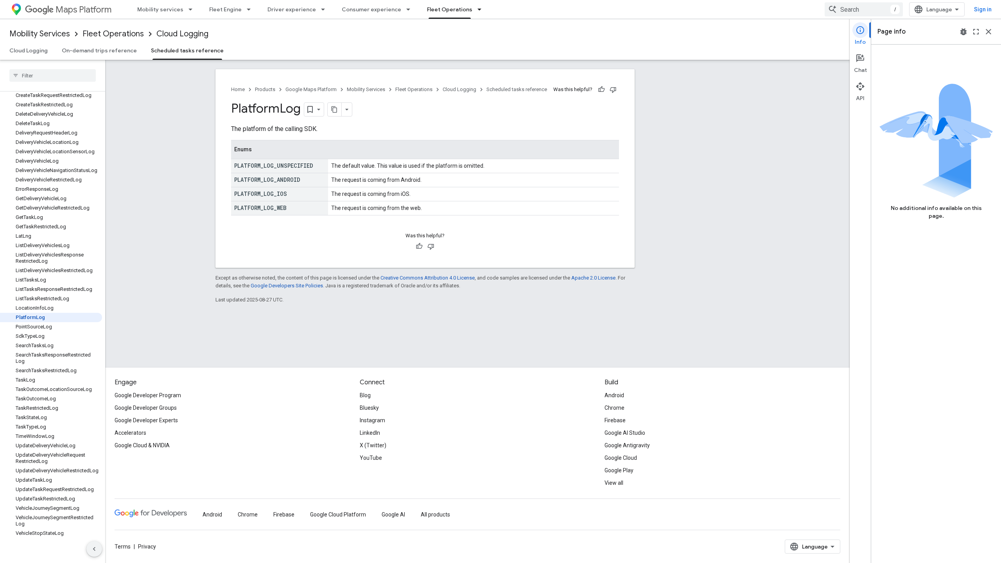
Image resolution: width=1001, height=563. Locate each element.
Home (238, 89)
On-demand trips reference (99, 50)
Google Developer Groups (146, 408)
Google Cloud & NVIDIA (142, 445)
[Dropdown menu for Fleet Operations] (481, 9)
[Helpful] (601, 89)
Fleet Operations (449, 9)
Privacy (147, 546)
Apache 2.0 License (593, 278)
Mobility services (160, 9)
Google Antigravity (627, 445)
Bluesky (369, 408)
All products (435, 514)
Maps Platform (83, 9)
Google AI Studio (625, 433)
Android (614, 395)
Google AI (393, 514)
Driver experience (291, 9)
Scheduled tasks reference (187, 50)
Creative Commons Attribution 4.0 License (427, 278)
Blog (365, 395)
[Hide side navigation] (94, 549)
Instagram (372, 420)
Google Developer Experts (146, 420)
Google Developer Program (148, 395)
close (988, 31)
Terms (123, 546)
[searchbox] (52, 75)
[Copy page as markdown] (335, 109)
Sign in (983, 9)
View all (614, 483)
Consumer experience (371, 9)
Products (265, 89)
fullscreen (976, 31)
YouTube (371, 458)
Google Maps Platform (311, 89)
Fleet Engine (225, 9)
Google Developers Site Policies (287, 286)
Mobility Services (39, 34)
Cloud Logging (182, 34)
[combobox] (864, 9)
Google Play (619, 470)
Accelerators (130, 433)
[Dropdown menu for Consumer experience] (410, 9)
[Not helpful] (613, 89)
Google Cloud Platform (338, 514)
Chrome (614, 408)
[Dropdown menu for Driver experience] (325, 9)
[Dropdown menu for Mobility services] (192, 9)
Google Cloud (621, 458)
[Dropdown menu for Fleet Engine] (251, 9)
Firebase (615, 420)
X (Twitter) (373, 445)
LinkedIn (370, 433)
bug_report (963, 31)
